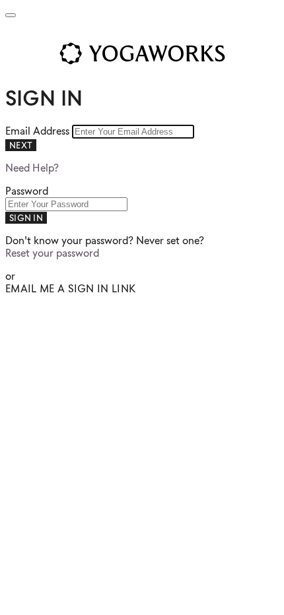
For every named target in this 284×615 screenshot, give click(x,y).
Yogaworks (142, 53)
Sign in (26, 217)
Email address (38, 131)
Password (26, 191)
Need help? (32, 168)
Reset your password (52, 253)
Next (20, 145)
